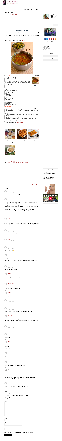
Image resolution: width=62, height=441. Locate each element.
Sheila (9, 341)
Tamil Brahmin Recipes (46, 48)
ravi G (9, 198)
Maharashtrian (45, 47)
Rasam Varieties (20, 122)
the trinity (9, 300)
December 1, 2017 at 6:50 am (12, 335)
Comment (6, 401)
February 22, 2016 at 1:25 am (12, 284)
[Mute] (54, 201)
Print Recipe (25, 30)
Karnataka (44, 49)
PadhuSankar (10, 382)
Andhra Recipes (45, 45)
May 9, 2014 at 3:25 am (11, 231)
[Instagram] (49, 39)
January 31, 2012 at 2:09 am (12, 192)
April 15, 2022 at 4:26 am (11, 384)
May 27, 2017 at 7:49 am (11, 301)
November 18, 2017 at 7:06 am (12, 327)
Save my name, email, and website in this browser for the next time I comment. (19, 432)
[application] (50, 198)
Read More (55, 24)
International (45, 50)
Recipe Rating (7, 397)
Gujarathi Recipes (46, 46)
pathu (9, 239)
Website (6, 426)
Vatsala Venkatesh (11, 246)
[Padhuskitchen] (10, 5)
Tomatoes (23, 162)
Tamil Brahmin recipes (18, 162)
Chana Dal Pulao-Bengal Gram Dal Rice (50, 173)
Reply (5, 216)
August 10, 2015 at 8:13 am (11, 267)
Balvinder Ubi (10, 191)
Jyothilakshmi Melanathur (12, 333)
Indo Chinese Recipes (46, 51)
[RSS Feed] (55, 39)
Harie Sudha (10, 315)
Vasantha (9, 273)
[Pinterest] (53, 39)
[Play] (44, 201)
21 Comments (16, 14)
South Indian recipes (12, 162)
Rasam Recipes (24, 40)
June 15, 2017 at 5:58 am (11, 309)
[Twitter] (47, 39)
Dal (8, 162)
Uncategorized (14, 161)
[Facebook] (45, 39)
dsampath (9, 292)
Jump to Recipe (19, 30)
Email (5, 422)
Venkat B (9, 307)
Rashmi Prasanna (11, 254)
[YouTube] (51, 39)
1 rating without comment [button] (19, 391)
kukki (8, 230)
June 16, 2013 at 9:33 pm (11, 219)
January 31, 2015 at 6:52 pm (12, 240)
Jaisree (9, 218)
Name (5, 418)
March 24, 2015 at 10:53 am (12, 248)
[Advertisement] (42, 2)
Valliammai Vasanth (11, 283)
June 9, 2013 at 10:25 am (11, 200)
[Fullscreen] (56, 201)
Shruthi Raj (10, 265)
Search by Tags (50, 58)
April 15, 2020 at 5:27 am (11, 363)
